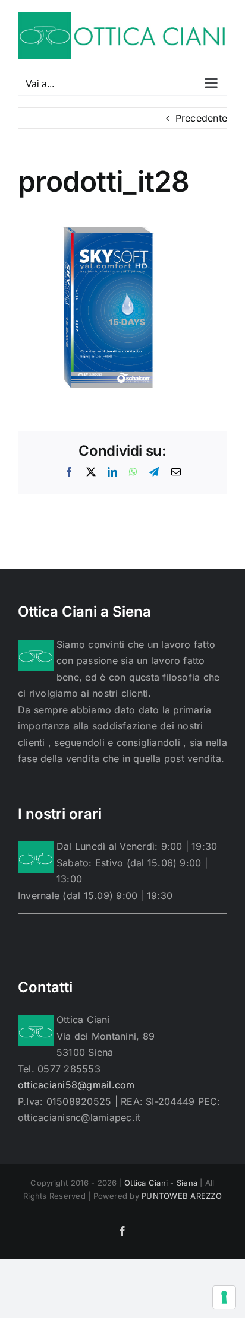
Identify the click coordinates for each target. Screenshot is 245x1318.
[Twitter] (91, 472)
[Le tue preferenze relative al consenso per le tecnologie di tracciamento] (224, 1297)
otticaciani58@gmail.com (76, 1085)
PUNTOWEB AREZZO (182, 1196)
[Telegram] (154, 472)
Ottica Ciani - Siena (160, 1182)
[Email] (176, 472)
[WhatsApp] (133, 472)
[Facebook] (69, 472)
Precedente (201, 118)
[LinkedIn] (112, 472)
